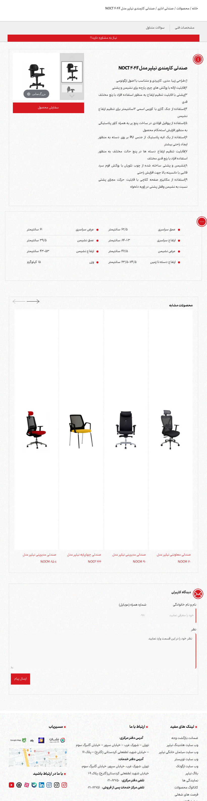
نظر (193, 630)
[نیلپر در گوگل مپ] (18, 741)
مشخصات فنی (184, 28)
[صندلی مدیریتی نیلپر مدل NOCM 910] (126, 430)
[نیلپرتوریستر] (49, 785)
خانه (194, 9)
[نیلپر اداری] (64, 785)
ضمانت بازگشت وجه (184, 738)
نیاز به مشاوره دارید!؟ (103, 38)
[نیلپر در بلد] (38, 741)
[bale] (34, 785)
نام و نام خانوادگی (184, 605)
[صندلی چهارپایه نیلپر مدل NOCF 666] (81, 430)
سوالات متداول (155, 28)
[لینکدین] (41, 785)
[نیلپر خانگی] (56, 785)
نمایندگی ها (190, 781)
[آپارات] (26, 785)
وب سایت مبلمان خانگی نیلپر (178, 752)
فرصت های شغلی (186, 795)
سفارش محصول (48, 108)
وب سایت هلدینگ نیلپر (182, 745)
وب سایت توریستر (186, 759)
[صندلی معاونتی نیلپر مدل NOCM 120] (171, 430)
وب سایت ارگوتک (187, 766)
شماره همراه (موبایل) (132, 605)
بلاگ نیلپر (192, 773)
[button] (33, 303)
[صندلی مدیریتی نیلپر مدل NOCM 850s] (36, 430)
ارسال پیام (20, 679)
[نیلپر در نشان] (57, 741)
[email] (19, 785)
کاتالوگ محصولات (186, 788)
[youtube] (11, 785)
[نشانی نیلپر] (38, 757)
